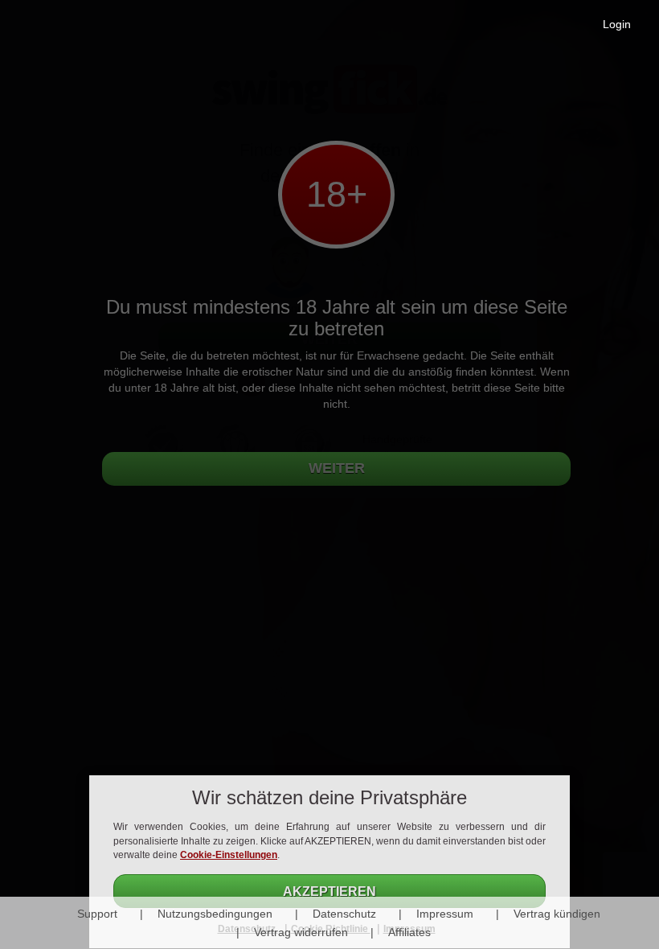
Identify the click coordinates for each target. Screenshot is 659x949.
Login (617, 24)
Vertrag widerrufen (301, 932)
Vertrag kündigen (557, 913)
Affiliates (409, 932)
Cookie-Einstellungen (228, 855)
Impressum (444, 913)
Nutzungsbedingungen (215, 913)
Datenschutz (344, 913)
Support (97, 913)
